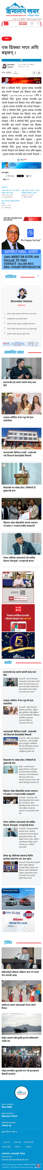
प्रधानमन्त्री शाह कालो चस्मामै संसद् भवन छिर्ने (19, 384)
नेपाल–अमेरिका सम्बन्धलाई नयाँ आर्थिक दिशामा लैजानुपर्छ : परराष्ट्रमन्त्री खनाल (19, 559)
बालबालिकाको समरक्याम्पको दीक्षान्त (17, 319)
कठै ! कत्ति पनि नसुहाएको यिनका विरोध (11, 202)
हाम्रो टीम (6, 1142)
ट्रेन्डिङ (8, 943)
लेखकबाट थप (21, 305)
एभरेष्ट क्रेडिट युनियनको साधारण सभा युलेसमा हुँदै (21, 329)
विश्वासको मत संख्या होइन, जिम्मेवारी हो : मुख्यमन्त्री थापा (20, 489)
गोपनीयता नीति (28, 1142)
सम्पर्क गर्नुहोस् (6, 1147)
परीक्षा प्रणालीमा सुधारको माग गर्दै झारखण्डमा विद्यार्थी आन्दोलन (20, 1072)
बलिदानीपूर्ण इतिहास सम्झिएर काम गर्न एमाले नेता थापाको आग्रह (20, 973)
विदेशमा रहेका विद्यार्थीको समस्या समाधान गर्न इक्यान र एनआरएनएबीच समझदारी (20, 524)
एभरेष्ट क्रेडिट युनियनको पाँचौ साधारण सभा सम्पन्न (22, 314)
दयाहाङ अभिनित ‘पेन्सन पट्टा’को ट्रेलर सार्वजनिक (18, 419)
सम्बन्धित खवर (14, 352)
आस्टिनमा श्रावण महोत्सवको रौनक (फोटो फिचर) (19, 1006)
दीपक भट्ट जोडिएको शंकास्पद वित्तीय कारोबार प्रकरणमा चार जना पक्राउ (18, 857)
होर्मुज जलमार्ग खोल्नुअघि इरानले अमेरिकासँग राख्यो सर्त (20, 1039)
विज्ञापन (17, 1147)
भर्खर (8, 663)
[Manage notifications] (38, 1165)
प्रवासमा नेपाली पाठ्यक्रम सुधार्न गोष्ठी (18, 334)
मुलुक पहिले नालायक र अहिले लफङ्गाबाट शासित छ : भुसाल (30, 191)
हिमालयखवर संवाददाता (10, 66)
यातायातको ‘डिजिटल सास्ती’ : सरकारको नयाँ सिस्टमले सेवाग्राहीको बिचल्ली (19, 454)
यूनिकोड (28, 1147)
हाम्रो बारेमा (17, 1142)
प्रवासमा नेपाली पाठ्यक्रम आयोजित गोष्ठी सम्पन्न (21, 324)
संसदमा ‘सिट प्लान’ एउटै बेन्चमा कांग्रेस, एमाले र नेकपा (11, 191)
